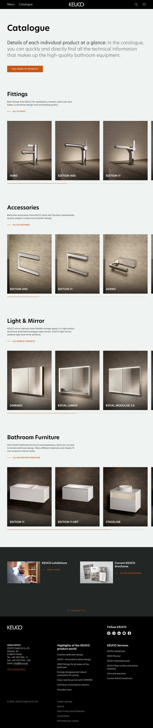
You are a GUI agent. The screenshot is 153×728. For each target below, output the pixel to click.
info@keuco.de (21, 664)
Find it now (53, 570)
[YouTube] (124, 633)
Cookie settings (64, 702)
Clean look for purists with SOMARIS (74, 680)
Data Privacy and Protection (71, 711)
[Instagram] (114, 633)
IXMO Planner (114, 656)
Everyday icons (64, 690)
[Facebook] (129, 633)
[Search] (136, 4)
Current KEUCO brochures (119, 679)
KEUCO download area (118, 661)
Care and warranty (116, 674)
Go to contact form (16, 669)
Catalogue (26, 4)
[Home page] (76, 4)
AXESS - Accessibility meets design (74, 660)
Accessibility (63, 716)
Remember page (78, 611)
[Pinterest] (108, 633)
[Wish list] (144, 4)
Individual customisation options (73, 685)
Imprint (60, 707)
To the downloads (130, 573)
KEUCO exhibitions (116, 651)
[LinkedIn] (119, 633)
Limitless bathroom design (70, 655)
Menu (10, 4)
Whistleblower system (68, 721)
